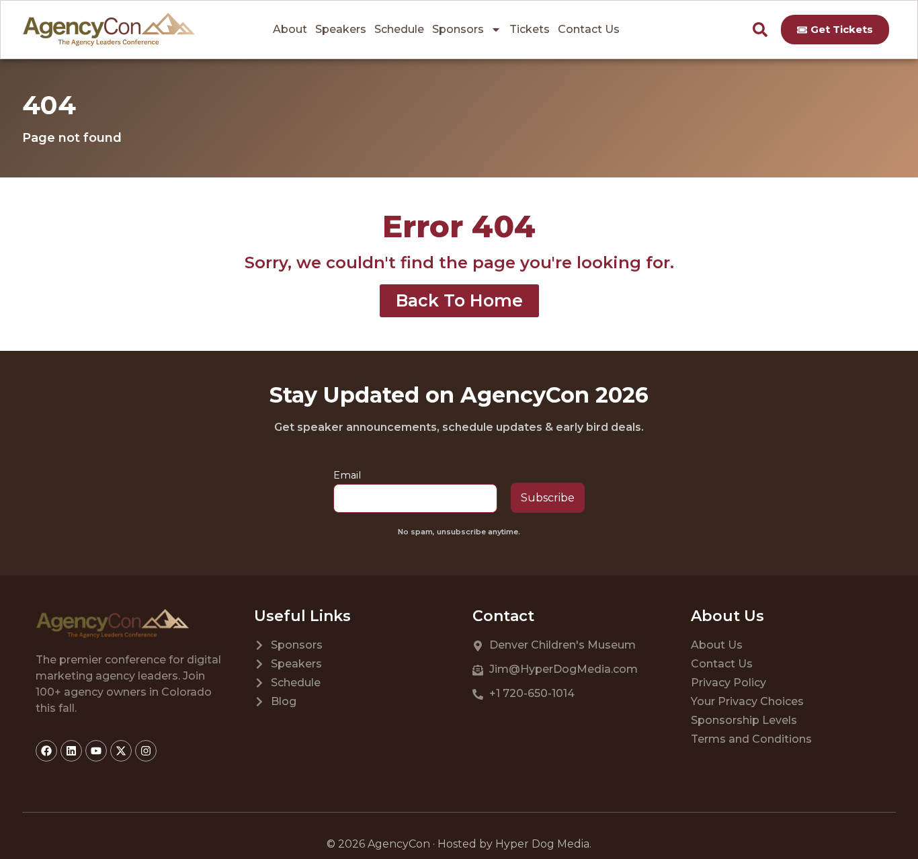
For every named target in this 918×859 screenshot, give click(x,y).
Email (347, 475)
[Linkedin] (71, 751)
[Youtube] (96, 751)
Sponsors (458, 29)
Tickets (529, 29)
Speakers (340, 29)
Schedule (399, 29)
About (290, 29)
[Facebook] (46, 751)
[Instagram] (146, 751)
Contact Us (589, 29)
